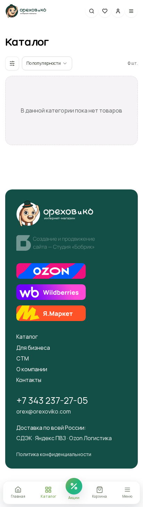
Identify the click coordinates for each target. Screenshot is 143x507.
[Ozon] (51, 271)
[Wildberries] (51, 292)
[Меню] (131, 11)
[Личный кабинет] (118, 11)
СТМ (22, 358)
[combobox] (47, 63)
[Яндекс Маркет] (51, 313)
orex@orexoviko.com (43, 411)
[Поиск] (91, 11)
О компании (31, 369)
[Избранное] (105, 11)
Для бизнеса (33, 348)
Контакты (28, 380)
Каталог (27, 336)
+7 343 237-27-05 (52, 400)
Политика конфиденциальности (53, 454)
